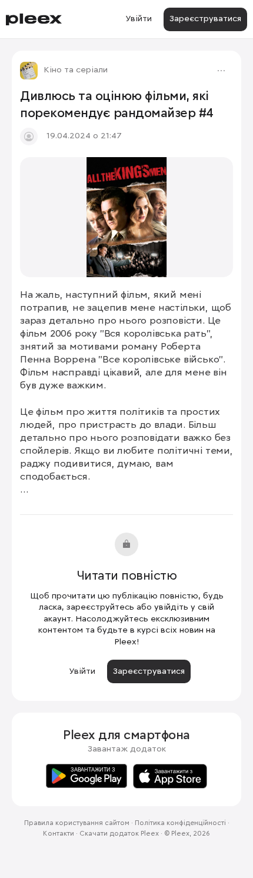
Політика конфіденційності (180, 823)
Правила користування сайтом (76, 823)
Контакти (58, 833)
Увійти (138, 19)
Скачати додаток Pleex (119, 833)
